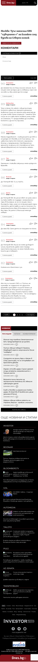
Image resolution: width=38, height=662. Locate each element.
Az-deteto (10, 611)
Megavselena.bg (21, 614)
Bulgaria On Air (28, 605)
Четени (17, 334)
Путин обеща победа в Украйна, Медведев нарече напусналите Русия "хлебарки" (18, 350)
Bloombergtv (11, 468)
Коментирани (29, 334)
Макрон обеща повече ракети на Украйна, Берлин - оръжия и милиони (18, 401)
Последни (6, 334)
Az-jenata (8, 568)
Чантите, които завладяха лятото (15, 597)
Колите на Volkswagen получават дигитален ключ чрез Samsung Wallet (18, 520)
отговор (33, 96)
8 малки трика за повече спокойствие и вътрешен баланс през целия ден (17, 541)
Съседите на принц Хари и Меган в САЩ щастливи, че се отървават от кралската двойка (18, 360)
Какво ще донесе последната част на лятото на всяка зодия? (23, 591)
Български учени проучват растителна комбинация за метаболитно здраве (22, 554)
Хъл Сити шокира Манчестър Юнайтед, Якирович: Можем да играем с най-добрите (18, 500)
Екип (12, 636)
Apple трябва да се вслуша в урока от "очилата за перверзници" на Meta (23, 474)
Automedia (9, 507)
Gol (5, 488)
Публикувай (8, 78)
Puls (6, 548)
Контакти (20, 636)
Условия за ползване (26, 638)
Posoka (33, 611)
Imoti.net (34, 608)
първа (6, 314)
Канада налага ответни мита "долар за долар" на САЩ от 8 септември (23, 431)
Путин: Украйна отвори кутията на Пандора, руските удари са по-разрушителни (16, 460)
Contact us (19, 653)
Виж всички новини (19, 410)
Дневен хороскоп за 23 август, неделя (16, 579)
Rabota (4, 611)
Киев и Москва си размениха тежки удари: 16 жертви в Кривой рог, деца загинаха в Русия (18, 392)
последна (30, 314)
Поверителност (9, 638)
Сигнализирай (7, 96)
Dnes (13, 605)
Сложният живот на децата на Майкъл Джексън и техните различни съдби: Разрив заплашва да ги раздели (18, 533)
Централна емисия (19, 451)
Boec (13, 614)
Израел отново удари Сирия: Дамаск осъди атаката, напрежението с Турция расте (18, 371)
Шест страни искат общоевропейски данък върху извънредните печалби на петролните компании (19, 438)
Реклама (29, 636)
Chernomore (27, 611)
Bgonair (8, 447)
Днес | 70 (25, 2)
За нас (6, 636)
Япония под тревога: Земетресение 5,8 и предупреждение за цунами (18, 341)
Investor (8, 426)
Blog (15, 611)
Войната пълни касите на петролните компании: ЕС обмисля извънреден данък (17, 381)
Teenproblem (11, 586)
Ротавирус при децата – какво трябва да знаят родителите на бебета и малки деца (18, 561)
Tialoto (7, 527)
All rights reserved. (19, 650)
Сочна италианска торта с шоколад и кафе (22, 573)
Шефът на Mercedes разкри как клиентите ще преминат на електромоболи (23, 513)
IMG (3, 605)
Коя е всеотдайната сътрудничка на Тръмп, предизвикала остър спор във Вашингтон (18, 480)
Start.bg (20, 611)
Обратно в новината (11, 43)
